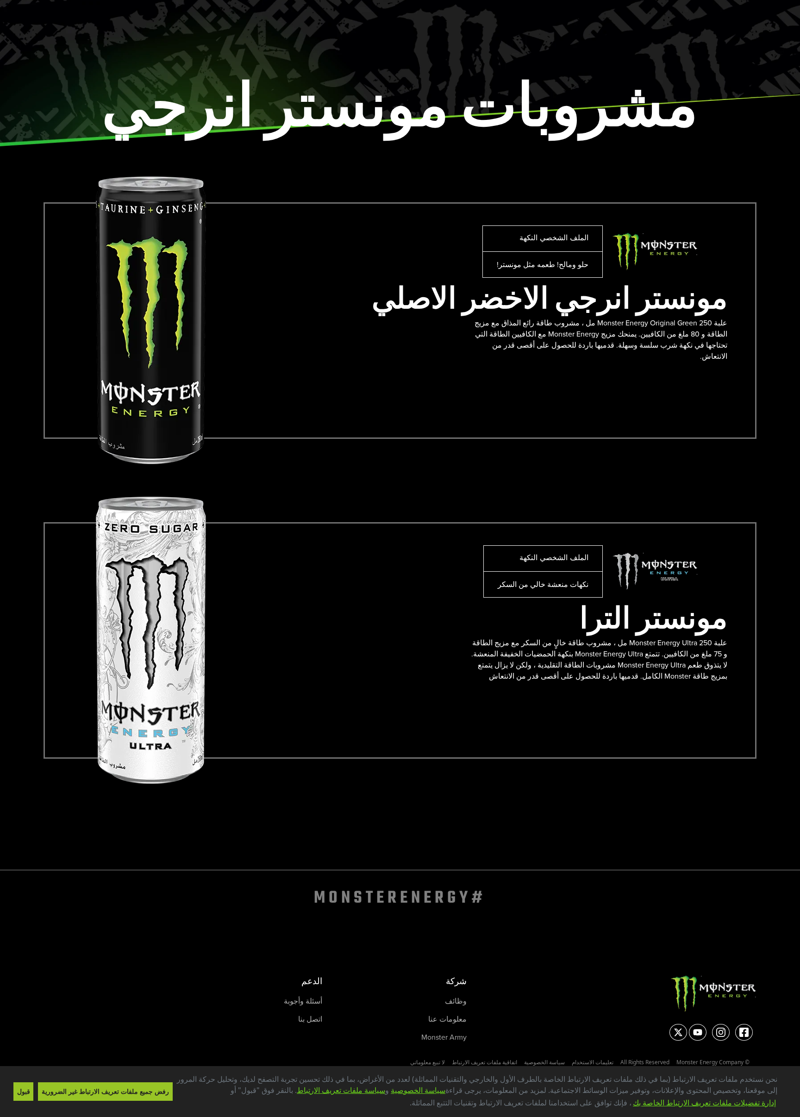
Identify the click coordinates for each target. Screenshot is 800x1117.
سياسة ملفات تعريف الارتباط (341, 1090)
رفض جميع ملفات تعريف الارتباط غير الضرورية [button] (105, 1091)
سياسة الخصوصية (418, 1090)
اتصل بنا (310, 1019)
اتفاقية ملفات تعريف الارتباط (484, 1062)
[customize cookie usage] (400, 1105)
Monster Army (444, 1037)
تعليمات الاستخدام (592, 1062)
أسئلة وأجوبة (303, 1001)
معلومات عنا (447, 1019)
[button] (406, 1103)
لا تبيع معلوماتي (427, 1062)
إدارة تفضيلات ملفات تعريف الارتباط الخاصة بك (704, 1103)
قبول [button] (23, 1091)
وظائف (456, 1001)
